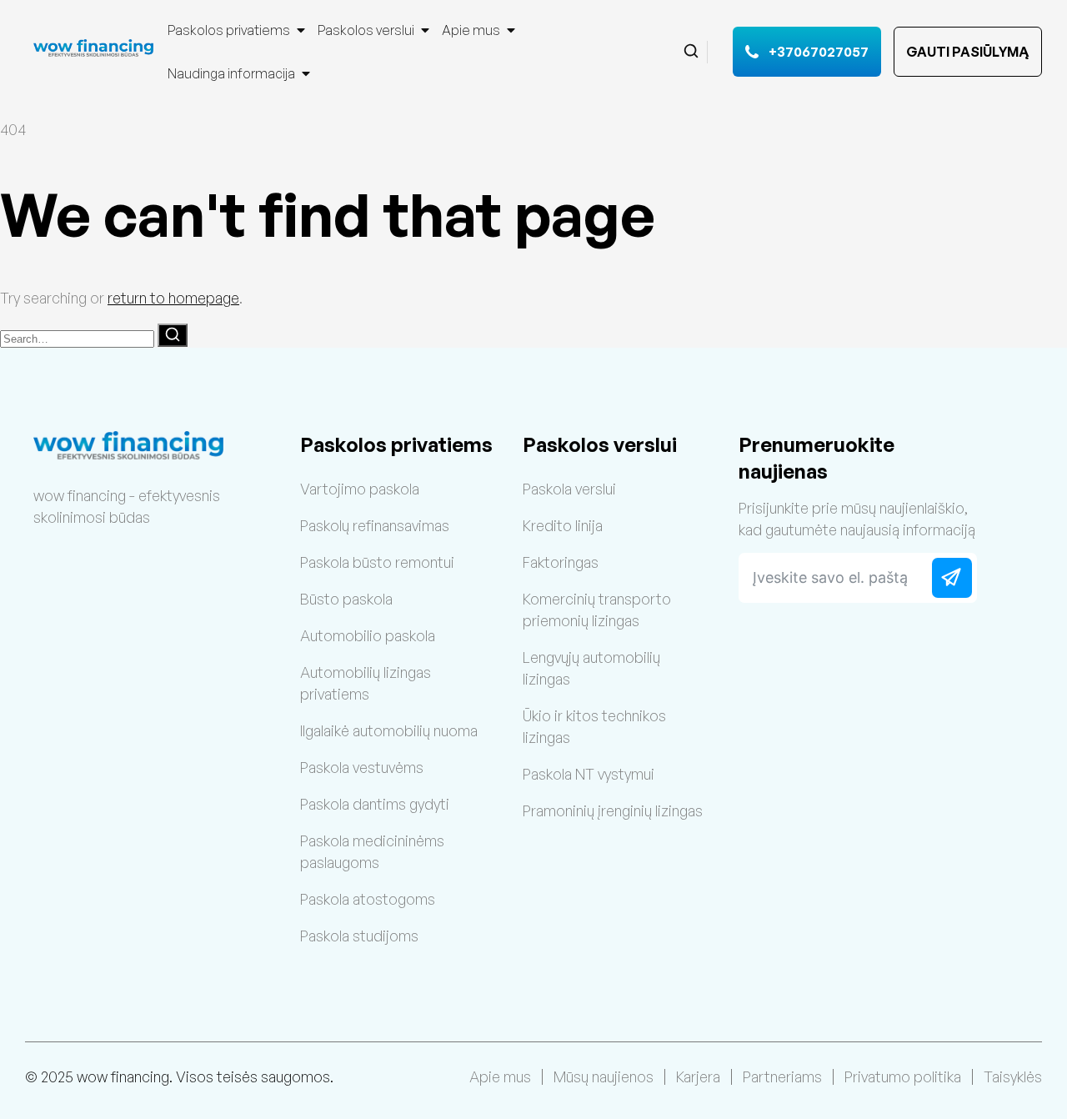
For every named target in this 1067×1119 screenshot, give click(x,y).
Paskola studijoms (359, 935)
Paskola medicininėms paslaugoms (372, 851)
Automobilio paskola (367, 635)
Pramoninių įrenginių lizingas (613, 810)
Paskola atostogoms (367, 899)
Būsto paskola (346, 599)
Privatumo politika (902, 1076)
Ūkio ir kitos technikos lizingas (594, 726)
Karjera (698, 1076)
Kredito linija (563, 525)
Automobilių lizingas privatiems (365, 683)
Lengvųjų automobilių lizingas (591, 668)
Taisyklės (1013, 1076)
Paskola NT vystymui (588, 774)
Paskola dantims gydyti (374, 804)
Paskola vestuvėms (361, 767)
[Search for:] (79, 337)
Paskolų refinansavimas (374, 525)
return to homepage (173, 298)
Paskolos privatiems (229, 30)
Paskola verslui (569, 488)
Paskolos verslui (366, 30)
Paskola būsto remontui (377, 562)
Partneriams (782, 1076)
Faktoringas (561, 562)
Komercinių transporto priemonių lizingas (597, 610)
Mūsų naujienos (604, 1076)
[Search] (173, 335)
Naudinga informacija (231, 73)
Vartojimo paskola (359, 488)
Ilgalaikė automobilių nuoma (389, 730)
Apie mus (471, 30)
